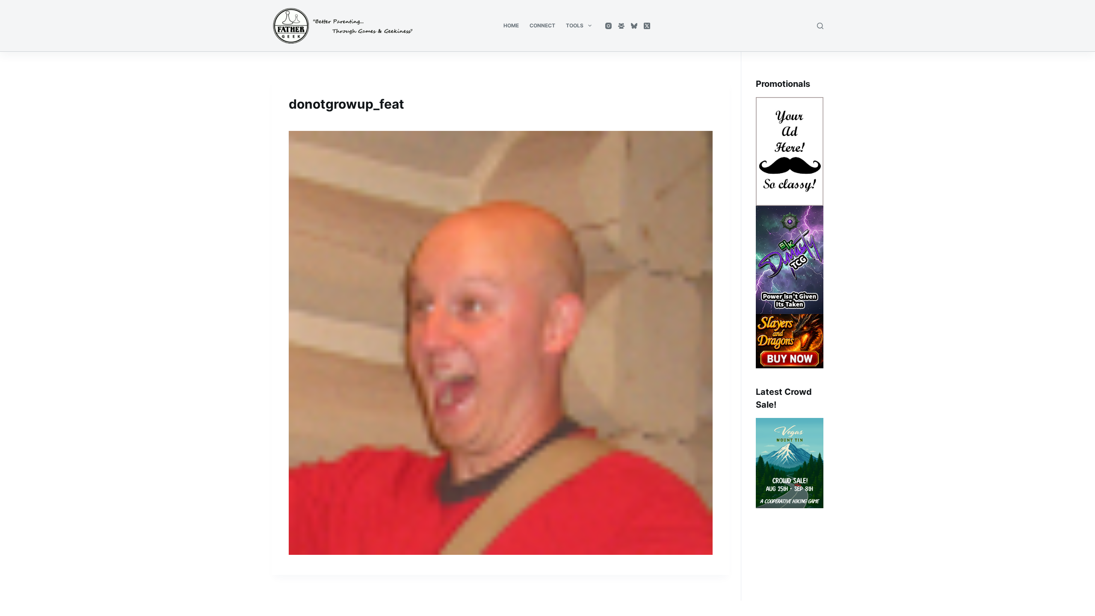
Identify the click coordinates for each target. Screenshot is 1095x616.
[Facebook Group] (621, 26)
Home (511, 25)
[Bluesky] (634, 26)
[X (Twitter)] (647, 26)
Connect (542, 25)
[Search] (820, 26)
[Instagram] (608, 26)
